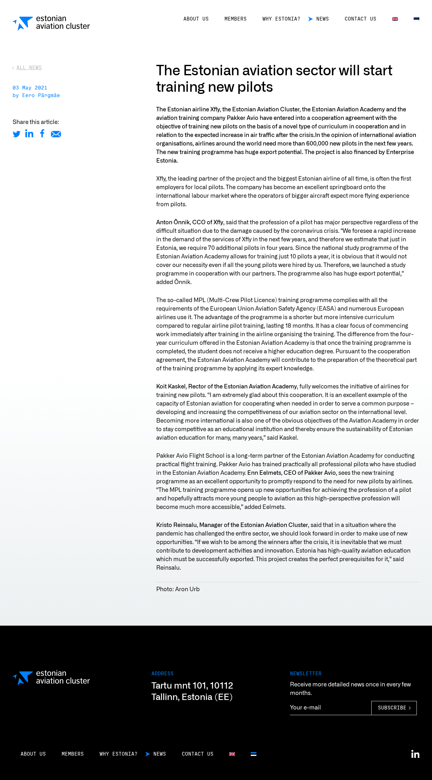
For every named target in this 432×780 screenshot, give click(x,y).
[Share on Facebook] (42, 133)
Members (236, 19)
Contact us (360, 19)
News (322, 19)
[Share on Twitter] (17, 133)
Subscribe (392, 708)
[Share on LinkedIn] (29, 133)
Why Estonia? (281, 19)
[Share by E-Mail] (56, 133)
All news (29, 67)
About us (196, 19)
